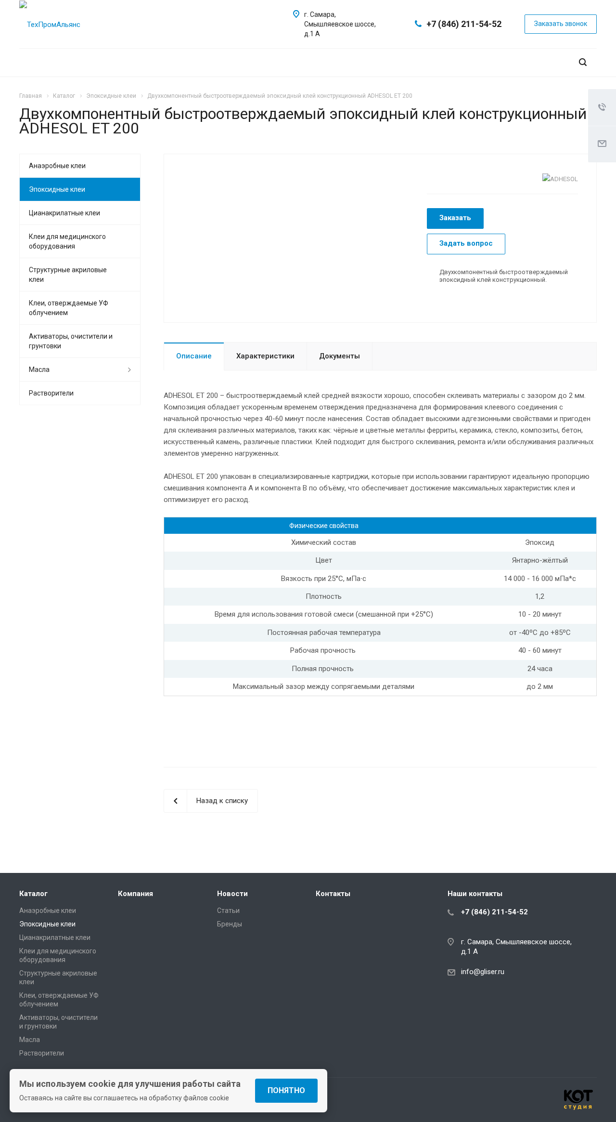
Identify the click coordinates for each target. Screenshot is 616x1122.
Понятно (286, 1090)
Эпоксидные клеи (57, 189)
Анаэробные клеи (57, 166)
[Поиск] (583, 62)
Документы (339, 356)
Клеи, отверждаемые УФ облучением (68, 308)
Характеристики (265, 356)
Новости (232, 893)
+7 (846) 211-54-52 (463, 24)
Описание (194, 356)
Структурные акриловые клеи (68, 274)
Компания (135, 893)
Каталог (33, 893)
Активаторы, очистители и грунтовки (71, 341)
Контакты (333, 893)
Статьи (228, 910)
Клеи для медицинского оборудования (67, 241)
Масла (39, 369)
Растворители (51, 393)
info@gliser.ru (482, 972)
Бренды (229, 924)
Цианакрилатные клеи (64, 213)
